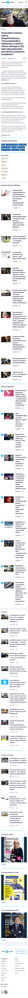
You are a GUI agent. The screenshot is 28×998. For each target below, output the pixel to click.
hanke (3, 144)
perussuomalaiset (6, 150)
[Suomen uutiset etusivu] (7, 2)
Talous (3, 963)
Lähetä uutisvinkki (19, 968)
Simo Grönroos (15, 150)
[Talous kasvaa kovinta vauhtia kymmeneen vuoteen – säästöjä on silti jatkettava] (4, 632)
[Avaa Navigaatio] (26, 2)
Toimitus (17, 966)
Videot (2, 975)
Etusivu (17, 961)
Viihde (2, 980)
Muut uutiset (4, 970)
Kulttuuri (3, 973)
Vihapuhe (14, 147)
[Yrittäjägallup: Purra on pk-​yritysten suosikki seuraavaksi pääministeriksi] (4, 712)
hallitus (22, 150)
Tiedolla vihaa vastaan (11, 144)
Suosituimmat (18, 963)
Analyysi (3, 966)
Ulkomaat (3, 968)
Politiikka (3, 58)
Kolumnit (3, 978)
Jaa (24, 58)
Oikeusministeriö (6, 147)
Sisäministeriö (22, 144)
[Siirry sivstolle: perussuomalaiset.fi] (7, 992)
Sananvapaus (21, 147)
